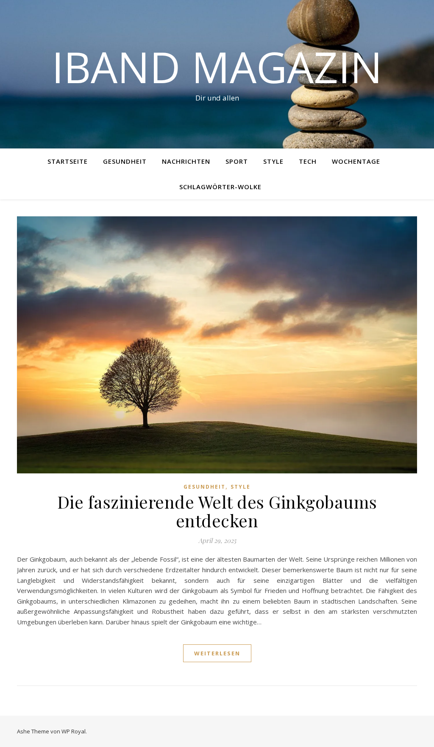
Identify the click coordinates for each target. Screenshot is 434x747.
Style (273, 161)
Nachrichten (186, 161)
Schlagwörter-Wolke (220, 186)
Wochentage (356, 161)
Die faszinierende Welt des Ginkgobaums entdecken (217, 511)
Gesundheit (125, 161)
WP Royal (73, 731)
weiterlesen (217, 653)
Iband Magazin (217, 66)
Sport (236, 161)
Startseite (67, 161)
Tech (308, 161)
